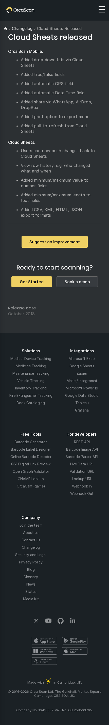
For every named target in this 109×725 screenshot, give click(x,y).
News (30, 584)
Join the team (30, 525)
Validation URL (82, 471)
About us (31, 532)
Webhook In (82, 486)
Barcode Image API (82, 449)
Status (31, 591)
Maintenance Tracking (30, 373)
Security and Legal (30, 555)
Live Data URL (82, 464)
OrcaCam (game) (31, 486)
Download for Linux (44, 661)
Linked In (73, 621)
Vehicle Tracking (31, 381)
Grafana (82, 410)
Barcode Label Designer (31, 449)
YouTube (48, 621)
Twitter (36, 621)
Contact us (31, 540)
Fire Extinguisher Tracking (30, 395)
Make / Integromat (82, 381)
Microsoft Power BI (82, 388)
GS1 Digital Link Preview (30, 464)
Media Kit (31, 599)
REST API (82, 442)
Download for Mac (74, 651)
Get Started (32, 281)
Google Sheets (81, 366)
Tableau (82, 403)
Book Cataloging (31, 403)
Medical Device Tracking (30, 358)
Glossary (31, 577)
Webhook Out (82, 493)
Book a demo (77, 281)
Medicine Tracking (31, 366)
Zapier (82, 373)
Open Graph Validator (31, 471)
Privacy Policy (31, 562)
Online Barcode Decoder (30, 456)
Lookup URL (82, 479)
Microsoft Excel (82, 358)
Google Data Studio (82, 395)
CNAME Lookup (31, 479)
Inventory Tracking (31, 388)
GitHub (61, 621)
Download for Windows (44, 651)
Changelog (31, 547)
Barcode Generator (31, 442)
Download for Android (74, 640)
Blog (31, 569)
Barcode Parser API (82, 456)
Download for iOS (44, 640)
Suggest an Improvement (54, 241)
